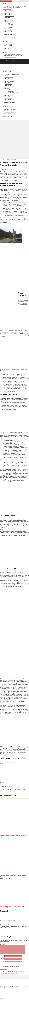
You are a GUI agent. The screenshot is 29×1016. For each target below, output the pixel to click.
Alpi (9, 23)
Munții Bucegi (9, 13)
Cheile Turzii (8, 85)
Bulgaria (10, 24)
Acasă (4, 3)
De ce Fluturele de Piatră (9, 61)
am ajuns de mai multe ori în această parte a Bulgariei (14, 332)
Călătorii (5, 41)
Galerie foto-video (7, 116)
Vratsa (16, 762)
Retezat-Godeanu (10, 37)
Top (1, 998)
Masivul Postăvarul (10, 102)
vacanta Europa (9, 762)
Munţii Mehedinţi (9, 99)
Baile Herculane (9, 14)
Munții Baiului (9, 78)
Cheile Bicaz (8, 17)
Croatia (10, 27)
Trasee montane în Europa (12, 7)
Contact (5, 59)
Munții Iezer (8, 30)
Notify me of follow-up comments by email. (13, 964)
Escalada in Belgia (13, 92)
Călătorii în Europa (10, 44)
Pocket (14, 758)
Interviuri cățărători (10, 57)
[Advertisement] (10, 1007)
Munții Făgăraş (9, 95)
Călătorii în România (10, 109)
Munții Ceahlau (9, 16)
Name (2, 956)
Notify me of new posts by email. (10, 966)
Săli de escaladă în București (13, 54)
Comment (3, 944)
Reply (1, 922)
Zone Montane (7, 9)
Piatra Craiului (9, 34)
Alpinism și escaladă (7, 71)
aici (8, 192)
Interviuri (8, 48)
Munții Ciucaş (9, 20)
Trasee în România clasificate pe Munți (16, 6)
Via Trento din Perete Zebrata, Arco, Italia (12, 906)
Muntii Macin (8, 31)
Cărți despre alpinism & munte (13, 55)
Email (2, 958)
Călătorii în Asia (10, 45)
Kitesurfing (5, 106)
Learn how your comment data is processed (13, 972)
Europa (7, 21)
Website (2, 961)
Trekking (5, 38)
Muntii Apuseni (9, 10)
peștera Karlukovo (13, 749)
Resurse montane (7, 47)
